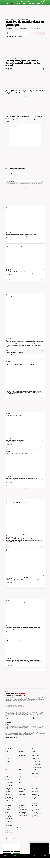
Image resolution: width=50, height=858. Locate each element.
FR (20, 693)
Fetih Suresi (7, 815)
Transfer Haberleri (35, 807)
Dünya (6, 751)
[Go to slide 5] (26, 534)
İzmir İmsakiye (35, 792)
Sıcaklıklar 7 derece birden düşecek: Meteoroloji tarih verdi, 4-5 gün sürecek (34, 6)
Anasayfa (7, 19)
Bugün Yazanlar (35, 771)
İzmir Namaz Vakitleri (9, 791)
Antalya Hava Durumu (23, 813)
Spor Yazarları (34, 774)
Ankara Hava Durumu (23, 809)
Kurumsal (7, 827)
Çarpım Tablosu (22, 792)
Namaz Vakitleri (9, 785)
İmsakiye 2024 (35, 788)
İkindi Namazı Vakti (9, 795)
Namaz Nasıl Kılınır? (9, 816)
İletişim (13, 827)
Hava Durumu (22, 805)
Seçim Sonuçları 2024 (36, 753)
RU (22, 693)
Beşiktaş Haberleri (35, 809)
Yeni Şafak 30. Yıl (8, 771)
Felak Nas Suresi (8, 813)
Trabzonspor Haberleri (36, 813)
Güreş (20, 779)
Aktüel (6, 773)
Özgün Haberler (22, 788)
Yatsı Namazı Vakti (9, 798)
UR (24, 693)
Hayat (6, 769)
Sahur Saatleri (35, 803)
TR (16, 693)
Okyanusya (7, 763)
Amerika (7, 758)
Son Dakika (21, 748)
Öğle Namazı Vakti (8, 794)
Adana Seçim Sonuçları (36, 763)
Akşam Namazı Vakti (9, 797)
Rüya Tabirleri (8, 821)
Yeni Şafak (7, 28)
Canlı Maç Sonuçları (36, 816)
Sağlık (6, 776)
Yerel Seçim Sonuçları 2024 (37, 755)
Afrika (6, 760)
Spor (12, 19)
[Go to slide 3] (25, 534)
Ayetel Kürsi (7, 812)
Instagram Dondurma (23, 795)
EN (17, 693)
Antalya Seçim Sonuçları (36, 766)
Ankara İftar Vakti (35, 795)
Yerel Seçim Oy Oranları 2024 (37, 757)
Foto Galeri (8, 748)
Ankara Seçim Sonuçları (36, 760)
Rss (18, 827)
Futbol (20, 773)
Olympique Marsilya (21, 168)
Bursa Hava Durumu (22, 812)
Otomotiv (20, 757)
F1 (19, 777)
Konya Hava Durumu (23, 815)
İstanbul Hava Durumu (23, 807)
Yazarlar (34, 769)
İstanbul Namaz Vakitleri (10, 788)
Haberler (34, 748)
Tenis (20, 776)
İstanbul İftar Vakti (35, 794)
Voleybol (20, 774)
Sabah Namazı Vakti (9, 792)
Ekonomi (21, 751)
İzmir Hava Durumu (22, 810)
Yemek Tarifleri (22, 789)
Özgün (20, 785)
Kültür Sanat (7, 774)
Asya (6, 757)
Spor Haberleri (35, 805)
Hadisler (7, 819)
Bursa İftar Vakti (35, 798)
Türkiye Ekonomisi (22, 753)
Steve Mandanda (13, 168)
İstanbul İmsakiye (35, 789)
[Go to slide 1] (23, 534)
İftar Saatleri (34, 801)
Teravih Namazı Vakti (9, 800)
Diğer (20, 782)
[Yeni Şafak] (25, 1)
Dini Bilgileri (8, 805)
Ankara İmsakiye (35, 791)
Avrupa (6, 755)
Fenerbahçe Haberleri (36, 812)
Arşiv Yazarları (34, 776)
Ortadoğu (7, 753)
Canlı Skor (34, 815)
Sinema (6, 777)
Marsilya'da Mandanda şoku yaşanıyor (22, 19)
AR (19, 693)
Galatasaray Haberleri (36, 810)
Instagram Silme (22, 794)
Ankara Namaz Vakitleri (9, 789)
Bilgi (19, 784)
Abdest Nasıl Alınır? (9, 818)
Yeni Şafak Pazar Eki (9, 782)
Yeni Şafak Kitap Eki (9, 780)
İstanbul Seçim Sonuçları (37, 758)
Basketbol (21, 771)
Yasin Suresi (7, 809)
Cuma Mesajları (8, 807)
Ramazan (34, 785)
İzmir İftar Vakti (35, 800)
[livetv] (41, 1)
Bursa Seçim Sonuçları (36, 764)
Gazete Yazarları (35, 773)
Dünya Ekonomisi (22, 755)
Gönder (42, 181)
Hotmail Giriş (21, 791)
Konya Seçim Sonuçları (36, 767)
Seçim (33, 751)
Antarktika (7, 761)
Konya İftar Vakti (35, 797)
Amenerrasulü (8, 810)
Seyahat (7, 779)
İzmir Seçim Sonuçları (36, 761)
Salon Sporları (21, 780)
